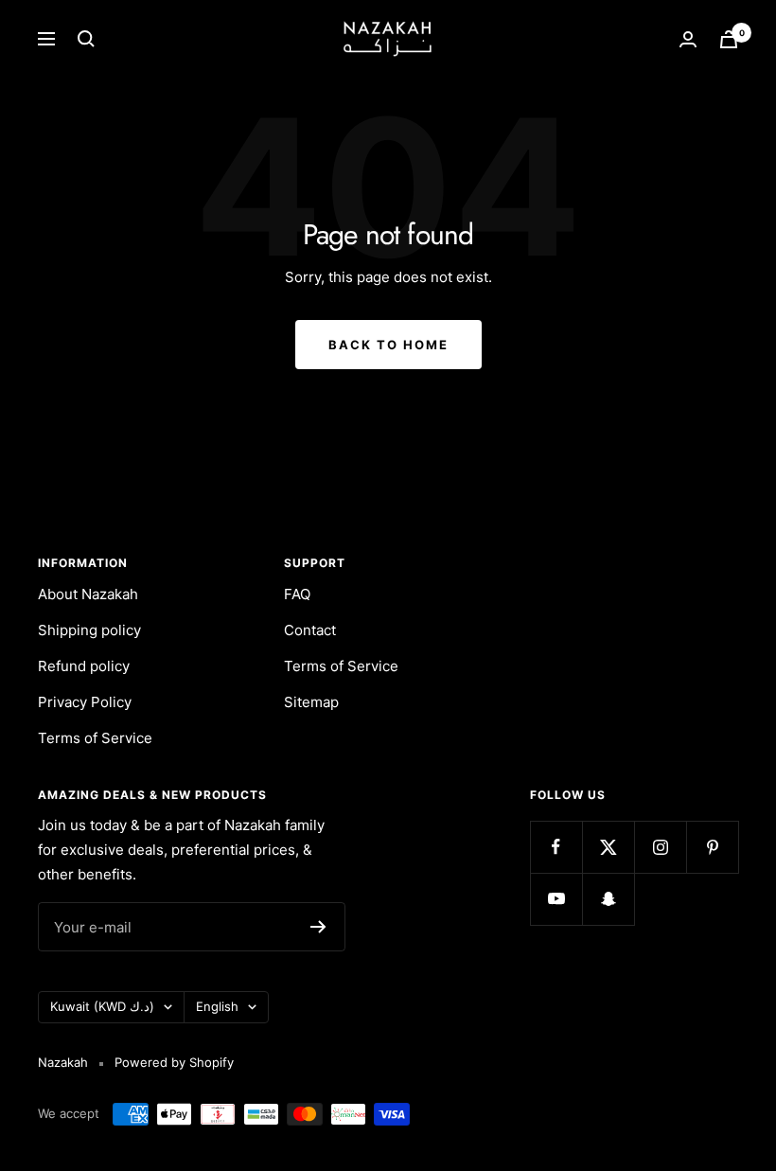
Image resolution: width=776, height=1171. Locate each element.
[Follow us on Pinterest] (712, 847)
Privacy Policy (85, 702)
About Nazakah (88, 594)
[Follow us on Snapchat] (608, 899)
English (217, 1006)
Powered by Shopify (174, 1062)
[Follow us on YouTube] (556, 899)
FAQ (297, 594)
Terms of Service (95, 738)
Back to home (388, 344)
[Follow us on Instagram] (660, 847)
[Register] (318, 926)
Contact (310, 630)
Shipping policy (89, 630)
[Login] (688, 39)
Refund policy (84, 666)
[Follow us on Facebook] (556, 847)
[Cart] (728, 39)
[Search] (86, 38)
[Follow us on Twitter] (608, 847)
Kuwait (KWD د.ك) (102, 1006)
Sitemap (311, 702)
